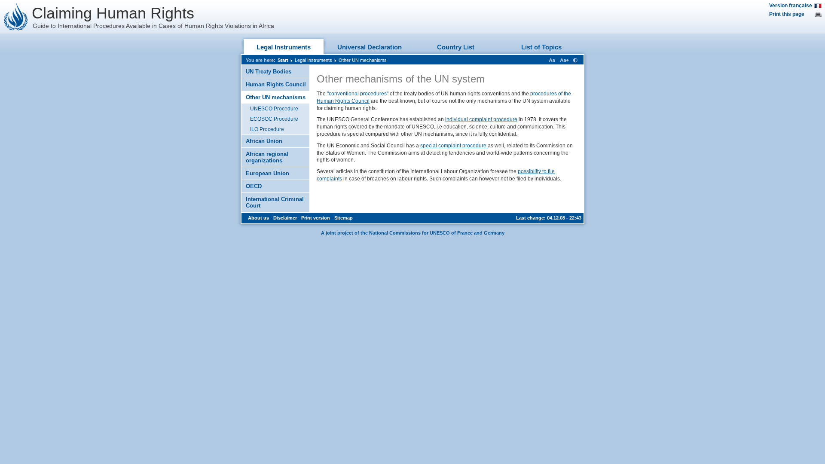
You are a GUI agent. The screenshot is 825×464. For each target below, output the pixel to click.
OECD (254, 186)
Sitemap (343, 217)
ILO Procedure (267, 129)
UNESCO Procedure (274, 109)
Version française (790, 6)
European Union (267, 173)
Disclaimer (285, 217)
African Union (264, 141)
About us (258, 217)
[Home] (16, 17)
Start (283, 60)
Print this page (786, 14)
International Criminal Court (275, 202)
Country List (455, 47)
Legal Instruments (284, 47)
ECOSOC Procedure (274, 119)
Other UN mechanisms (363, 60)
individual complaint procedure (481, 119)
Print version (315, 217)
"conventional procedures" (357, 94)
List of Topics (541, 47)
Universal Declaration (369, 47)
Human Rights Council (276, 84)
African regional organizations (267, 157)
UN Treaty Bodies (268, 71)
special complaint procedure (454, 146)
